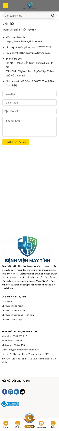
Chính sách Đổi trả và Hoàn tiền (18, 314)
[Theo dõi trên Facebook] (4, 392)
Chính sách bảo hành (12, 305)
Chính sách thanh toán (13, 310)
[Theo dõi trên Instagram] (10, 392)
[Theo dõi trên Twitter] (16, 392)
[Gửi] (52, 15)
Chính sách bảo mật (12, 319)
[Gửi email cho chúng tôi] (22, 392)
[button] (5, 6)
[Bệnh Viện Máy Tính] (29, 5)
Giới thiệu (7, 301)
